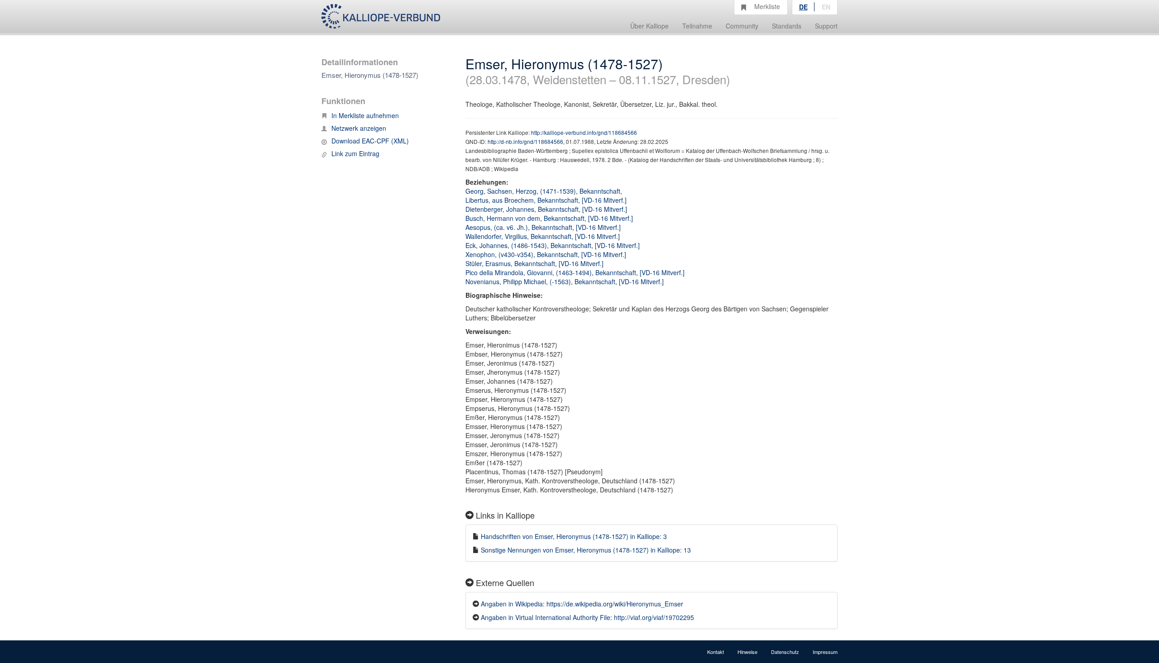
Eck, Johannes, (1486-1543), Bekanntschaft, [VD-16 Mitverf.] (552, 245)
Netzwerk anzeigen (358, 128)
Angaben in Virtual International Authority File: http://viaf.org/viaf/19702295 (587, 617)
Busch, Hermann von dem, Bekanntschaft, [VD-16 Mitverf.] (549, 218)
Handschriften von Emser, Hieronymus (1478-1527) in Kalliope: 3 (574, 536)
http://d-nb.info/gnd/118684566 (525, 141)
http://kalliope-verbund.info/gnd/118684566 (584, 132)
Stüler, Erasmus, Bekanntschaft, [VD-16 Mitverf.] (534, 263)
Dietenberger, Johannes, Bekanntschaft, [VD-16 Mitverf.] (546, 209)
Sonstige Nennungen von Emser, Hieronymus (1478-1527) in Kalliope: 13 (586, 549)
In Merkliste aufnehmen (365, 115)
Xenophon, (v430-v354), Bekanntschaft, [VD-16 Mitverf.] (545, 254)
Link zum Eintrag (355, 153)
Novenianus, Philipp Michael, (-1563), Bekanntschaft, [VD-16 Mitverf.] (564, 281)
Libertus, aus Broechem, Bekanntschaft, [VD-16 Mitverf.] (546, 200)
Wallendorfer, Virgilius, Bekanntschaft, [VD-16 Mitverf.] (542, 236)
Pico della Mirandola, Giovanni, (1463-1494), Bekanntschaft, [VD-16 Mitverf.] (575, 272)
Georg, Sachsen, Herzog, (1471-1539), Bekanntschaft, (544, 191)
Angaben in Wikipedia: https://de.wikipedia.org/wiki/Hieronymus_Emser (582, 603)
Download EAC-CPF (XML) (370, 140)
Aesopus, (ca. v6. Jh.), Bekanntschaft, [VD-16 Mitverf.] (543, 227)
